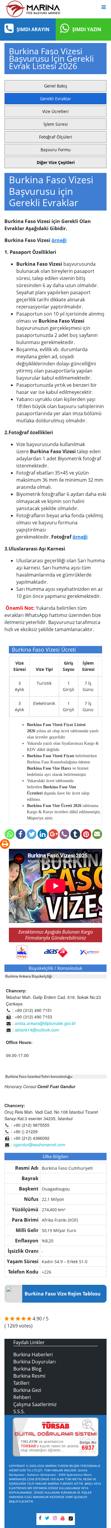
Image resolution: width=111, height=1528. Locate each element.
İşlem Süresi (56, 124)
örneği (59, 240)
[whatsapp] (9, 835)
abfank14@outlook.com (37, 1030)
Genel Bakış (55, 86)
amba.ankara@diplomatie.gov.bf (45, 1023)
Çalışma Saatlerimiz (35, 1404)
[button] (55, 162)
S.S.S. (19, 1411)
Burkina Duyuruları (34, 1361)
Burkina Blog (27, 1368)
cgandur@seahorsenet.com (39, 1144)
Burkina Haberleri (33, 1354)
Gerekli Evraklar (55, 98)
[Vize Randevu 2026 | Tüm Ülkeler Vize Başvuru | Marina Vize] (32, 8)
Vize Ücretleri (55, 111)
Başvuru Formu (56, 149)
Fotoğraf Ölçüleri (55, 137)
